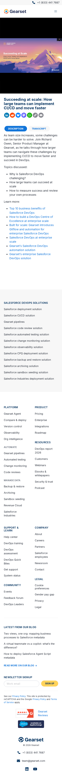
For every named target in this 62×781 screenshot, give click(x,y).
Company (41, 527)
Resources (43, 442)
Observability (12, 432)
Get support (11, 569)
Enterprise (41, 420)
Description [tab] (16, 128)
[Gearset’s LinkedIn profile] (27, 769)
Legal (39, 579)
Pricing (39, 413)
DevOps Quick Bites (12, 561)
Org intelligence (13, 439)
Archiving (9, 492)
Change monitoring (15, 465)
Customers (41, 458)
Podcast (40, 488)
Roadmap (40, 432)
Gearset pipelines (14, 321)
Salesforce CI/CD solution (19, 315)
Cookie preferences (42, 587)
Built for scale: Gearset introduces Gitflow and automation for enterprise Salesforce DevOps (31, 229)
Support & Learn (11, 529)
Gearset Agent (12, 413)
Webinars (40, 465)
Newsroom (41, 563)
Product (41, 407)
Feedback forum (13, 597)
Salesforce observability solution (23, 347)
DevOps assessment (11, 551)
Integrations (42, 426)
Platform (11, 407)
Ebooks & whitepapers (42, 473)
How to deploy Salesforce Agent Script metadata (27, 655)
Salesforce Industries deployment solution (29, 378)
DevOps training (13, 543)
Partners (40, 546)
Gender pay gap (44, 594)
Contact (39, 569)
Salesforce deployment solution (23, 309)
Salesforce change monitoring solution (27, 340)
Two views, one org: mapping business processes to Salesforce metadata (27, 635)
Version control (13, 426)
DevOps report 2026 (43, 450)
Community (12, 585)
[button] (55, 11)
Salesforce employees (41, 554)
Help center (11, 537)
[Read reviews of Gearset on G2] (25, 713)
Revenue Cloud (13, 505)
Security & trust (44, 481)
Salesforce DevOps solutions (26, 302)
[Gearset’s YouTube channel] (35, 769)
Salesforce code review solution (23, 328)
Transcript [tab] (39, 128)
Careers (39, 540)
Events (8, 591)
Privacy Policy (18, 696)
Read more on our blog (19, 665)
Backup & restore (14, 486)
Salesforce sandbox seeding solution (26, 372)
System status (12, 575)
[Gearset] (15, 11)
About (38, 534)
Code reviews (12, 472)
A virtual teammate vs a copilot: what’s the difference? (29, 645)
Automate (10, 447)
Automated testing (15, 459)
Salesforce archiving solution (21, 366)
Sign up (49, 683)
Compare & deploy (15, 420)
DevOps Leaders (14, 604)
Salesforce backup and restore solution (27, 359)
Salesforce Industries (10, 513)
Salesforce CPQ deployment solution (26, 353)
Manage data (12, 480)
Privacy (39, 600)
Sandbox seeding (14, 499)
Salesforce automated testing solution (26, 334)
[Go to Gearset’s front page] (31, 739)
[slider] (31, 91)
